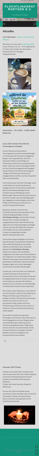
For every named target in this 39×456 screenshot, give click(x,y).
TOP (36, 446)
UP (36, 450)
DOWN (36, 453)
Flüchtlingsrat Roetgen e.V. (20, 8)
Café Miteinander (28, 44)
